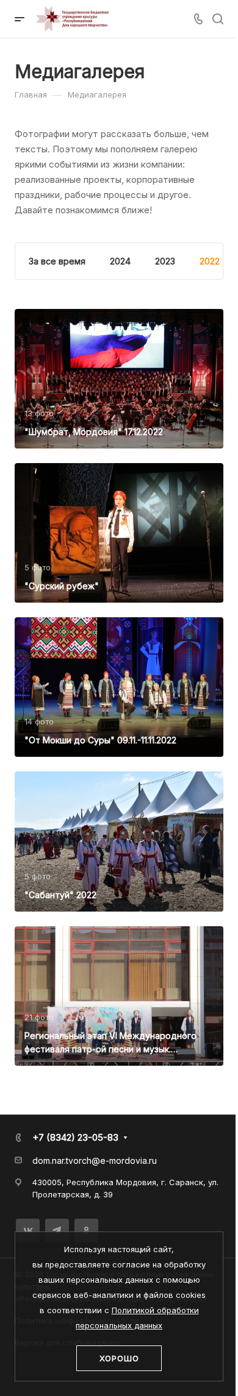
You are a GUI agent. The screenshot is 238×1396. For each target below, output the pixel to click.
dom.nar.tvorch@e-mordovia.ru (94, 1160)
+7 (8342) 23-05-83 (75, 1137)
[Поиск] (217, 19)
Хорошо (119, 1358)
